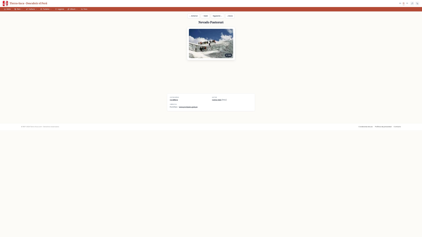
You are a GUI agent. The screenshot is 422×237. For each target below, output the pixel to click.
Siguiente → (217, 16)
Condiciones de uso (365, 127)
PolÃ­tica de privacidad (383, 127)
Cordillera (174, 100)
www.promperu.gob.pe (188, 107)
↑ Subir (205, 16)
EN (400, 3)
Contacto (397, 127)
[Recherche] (412, 3)
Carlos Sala (216, 100)
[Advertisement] (211, 78)
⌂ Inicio (230, 16)
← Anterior (193, 16)
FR (407, 3)
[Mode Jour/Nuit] (417, 3)
